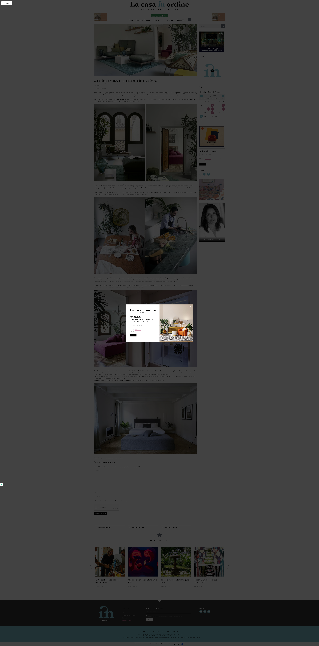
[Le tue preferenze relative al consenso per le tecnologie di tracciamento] (1, 484)
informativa (138, 330)
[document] (159, 323)
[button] (190, 307)
